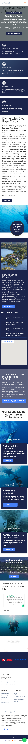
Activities (16, 694)
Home (15, 693)
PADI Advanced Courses (20, 698)
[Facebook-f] (2, 729)
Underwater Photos (19, 699)
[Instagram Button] (4, 729)
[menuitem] (7, 740)
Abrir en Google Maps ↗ (8, 341)
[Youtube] (7, 729)
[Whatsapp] (10, 729)
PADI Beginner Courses (19, 696)
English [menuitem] (8, 740)
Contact (16, 701)
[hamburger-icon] (25, 3)
